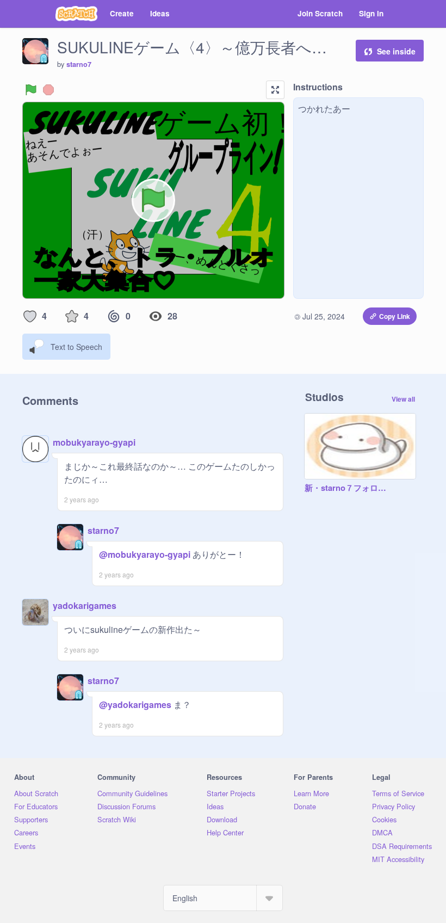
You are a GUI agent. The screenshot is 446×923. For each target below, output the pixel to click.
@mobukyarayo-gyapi (144, 554)
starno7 (78, 64)
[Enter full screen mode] (275, 90)
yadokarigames (84, 605)
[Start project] (31, 90)
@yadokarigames (135, 704)
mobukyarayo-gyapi (94, 442)
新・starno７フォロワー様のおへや (349, 488)
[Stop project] (48, 90)
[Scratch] (76, 13)
